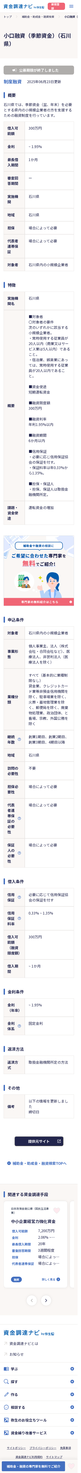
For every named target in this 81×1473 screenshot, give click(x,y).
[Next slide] (46, 1300)
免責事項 (65, 1448)
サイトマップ (54, 1457)
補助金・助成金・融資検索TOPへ (40, 1163)
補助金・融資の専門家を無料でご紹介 (33, 1466)
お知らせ (16, 1354)
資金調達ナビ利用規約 (29, 1457)
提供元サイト (39, 1141)
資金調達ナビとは (23, 1343)
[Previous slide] (31, 1300)
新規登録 (55, 6)
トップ (8, 16)
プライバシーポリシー (42, 1448)
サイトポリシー (16, 1448)
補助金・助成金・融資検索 (38, 16)
